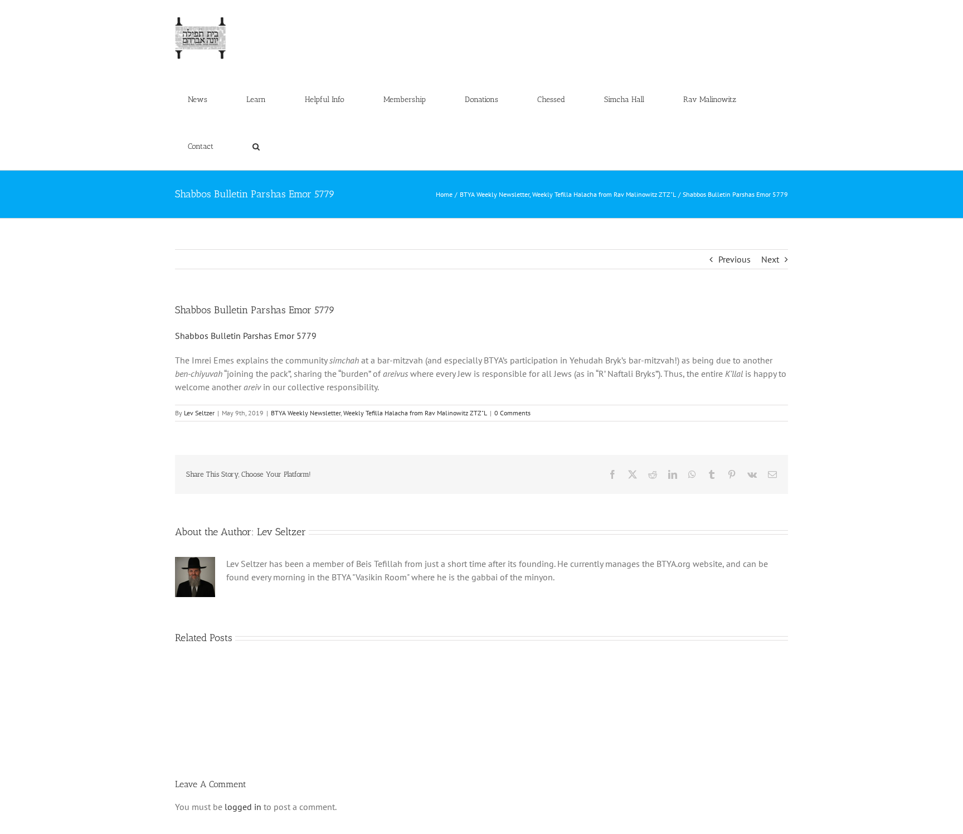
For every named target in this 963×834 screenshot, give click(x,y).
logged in (243, 806)
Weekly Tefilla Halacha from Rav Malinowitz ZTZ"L (415, 413)
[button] (256, 146)
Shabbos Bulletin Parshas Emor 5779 (246, 335)
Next (770, 259)
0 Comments (512, 413)
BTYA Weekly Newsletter (306, 413)
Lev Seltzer (199, 413)
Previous (734, 259)
